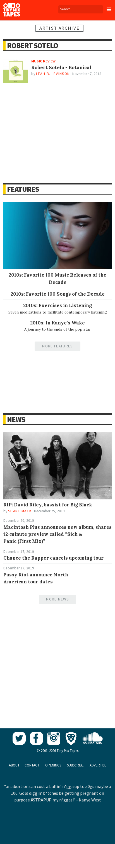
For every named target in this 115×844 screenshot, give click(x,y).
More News (57, 599)
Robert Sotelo (32, 45)
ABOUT (14, 765)
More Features (57, 346)
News (16, 419)
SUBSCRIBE (75, 765)
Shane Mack (20, 511)
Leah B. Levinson (53, 73)
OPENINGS (53, 765)
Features (23, 189)
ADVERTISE (98, 765)
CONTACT (32, 765)
